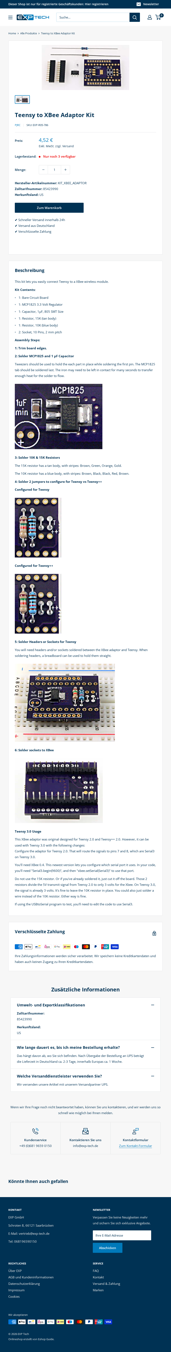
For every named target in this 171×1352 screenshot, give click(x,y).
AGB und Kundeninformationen (31, 1277)
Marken (98, 1290)
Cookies (14, 1296)
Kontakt (98, 1277)
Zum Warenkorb (49, 208)
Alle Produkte (28, 33)
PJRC (17, 125)
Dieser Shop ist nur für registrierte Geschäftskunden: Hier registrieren (58, 4)
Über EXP (15, 1271)
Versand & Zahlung (106, 1284)
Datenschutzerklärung (24, 1284)
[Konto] (150, 17)
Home (12, 33)
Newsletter (151, 4)
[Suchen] (135, 17)
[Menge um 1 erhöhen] (65, 169)
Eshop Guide (46, 1339)
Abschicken (107, 1248)
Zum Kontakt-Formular (135, 1146)
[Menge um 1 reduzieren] (43, 169)
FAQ (96, 1271)
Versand (68, 146)
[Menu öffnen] (10, 17)
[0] (158, 17)
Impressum (16, 1290)
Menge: (20, 170)
